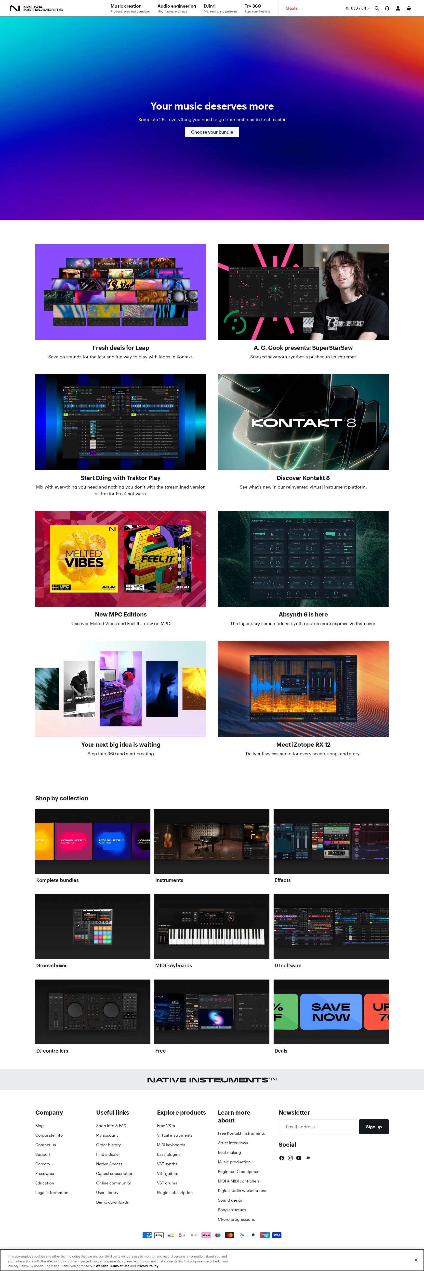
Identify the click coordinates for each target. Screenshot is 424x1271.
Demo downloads (112, 1202)
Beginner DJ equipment (239, 1171)
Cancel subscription (114, 1173)
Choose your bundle (212, 132)
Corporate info (49, 1135)
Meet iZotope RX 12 (303, 744)
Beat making (229, 1152)
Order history (108, 1145)
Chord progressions (236, 1219)
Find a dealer (108, 1154)
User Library (107, 1193)
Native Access (109, 1164)
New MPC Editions (121, 614)
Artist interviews (233, 1143)
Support (43, 1154)
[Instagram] (290, 1158)
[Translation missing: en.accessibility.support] (387, 8)
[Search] (376, 8)
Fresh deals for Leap (121, 348)
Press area (44, 1173)
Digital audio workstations (242, 1191)
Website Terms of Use (113, 1266)
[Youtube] (299, 1158)
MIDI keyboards (171, 1145)
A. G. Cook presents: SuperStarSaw (303, 348)
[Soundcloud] (308, 1158)
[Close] (416, 1260)
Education (44, 1183)
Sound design (231, 1200)
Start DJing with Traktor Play (121, 478)
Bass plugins (168, 1154)
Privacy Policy (147, 1266)
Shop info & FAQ (111, 1126)
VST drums (167, 1183)
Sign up (374, 1126)
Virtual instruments (175, 1135)
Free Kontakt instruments (241, 1133)
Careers (42, 1164)
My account (107, 1135)
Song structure (232, 1210)
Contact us (45, 1145)
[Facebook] (282, 1158)
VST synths (167, 1164)
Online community (113, 1183)
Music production (234, 1162)
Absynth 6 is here (303, 614)
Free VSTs (166, 1126)
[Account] (398, 8)
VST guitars (167, 1173)
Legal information (51, 1193)
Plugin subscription (175, 1193)
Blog (39, 1126)
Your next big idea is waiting (120, 744)
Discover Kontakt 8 (303, 478)
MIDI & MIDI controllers (239, 1181)
